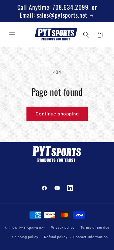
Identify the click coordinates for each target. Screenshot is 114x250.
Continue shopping (57, 114)
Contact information (90, 237)
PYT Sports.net (32, 228)
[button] (12, 34)
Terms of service (95, 228)
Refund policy (55, 237)
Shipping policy (25, 237)
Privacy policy (62, 228)
